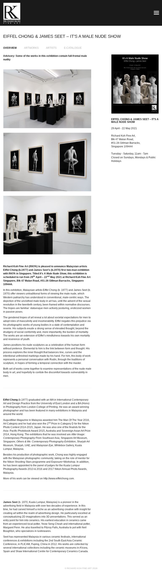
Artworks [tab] (31, 47)
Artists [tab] (51, 47)
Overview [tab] (10, 47)
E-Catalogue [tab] (73, 47)
